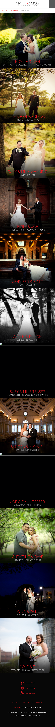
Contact (39, 702)
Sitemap (15, 702)
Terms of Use (26, 702)
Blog (4, 10)
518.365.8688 (19, 707)
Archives (13, 10)
